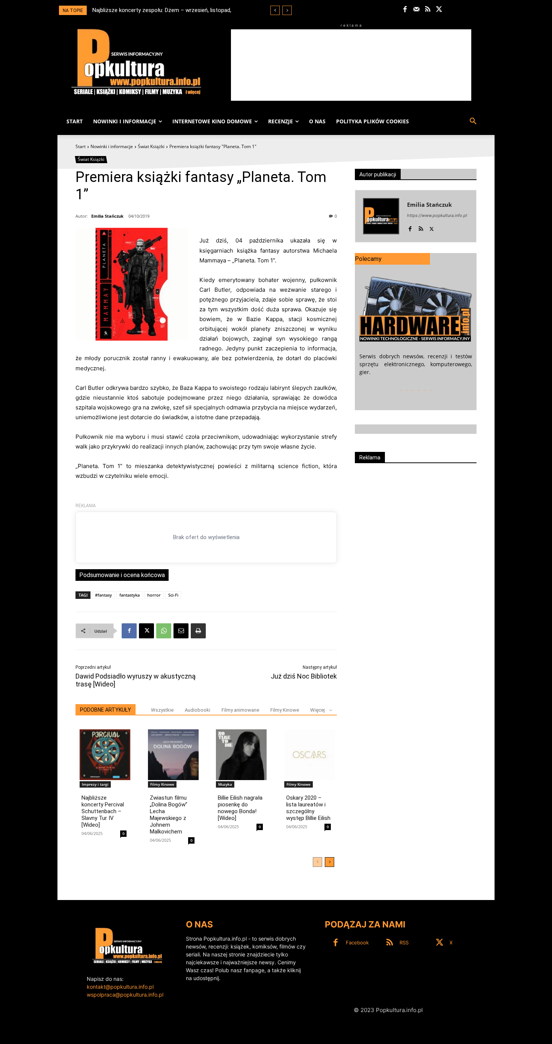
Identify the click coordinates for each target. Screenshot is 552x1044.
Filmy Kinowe (284, 710)
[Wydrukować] (198, 630)
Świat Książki (151, 146)
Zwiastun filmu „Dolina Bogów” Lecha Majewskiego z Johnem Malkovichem (168, 814)
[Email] (181, 630)
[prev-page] (317, 862)
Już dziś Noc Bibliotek (304, 676)
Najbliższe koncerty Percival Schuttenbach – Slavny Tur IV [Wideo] (102, 811)
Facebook (357, 942)
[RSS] (428, 9)
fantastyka (129, 595)
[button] (473, 121)
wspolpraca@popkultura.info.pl (125, 994)
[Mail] (416, 9)
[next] (287, 10)
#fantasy (103, 595)
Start (80, 146)
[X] (439, 9)
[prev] (275, 10)
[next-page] (329, 862)
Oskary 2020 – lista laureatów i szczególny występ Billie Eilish (308, 807)
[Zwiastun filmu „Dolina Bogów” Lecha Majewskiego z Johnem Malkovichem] (173, 754)
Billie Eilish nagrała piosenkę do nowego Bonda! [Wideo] (240, 807)
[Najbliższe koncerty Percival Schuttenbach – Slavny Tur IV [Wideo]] (105, 754)
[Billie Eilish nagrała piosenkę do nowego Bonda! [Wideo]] (241, 754)
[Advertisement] (351, 65)
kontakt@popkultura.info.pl (120, 986)
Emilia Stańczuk (107, 216)
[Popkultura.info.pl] (136, 62)
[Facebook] (405, 9)
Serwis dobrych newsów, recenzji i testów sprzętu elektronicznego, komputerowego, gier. (415, 364)
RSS (404, 942)
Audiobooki (197, 710)
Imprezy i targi (95, 784)
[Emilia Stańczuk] (381, 216)
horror (154, 595)
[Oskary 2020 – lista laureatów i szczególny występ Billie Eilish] (309, 754)
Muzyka (225, 784)
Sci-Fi (173, 595)
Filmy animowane (240, 710)
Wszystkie (162, 710)
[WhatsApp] (163, 630)
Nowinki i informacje (111, 146)
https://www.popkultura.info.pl (437, 215)
